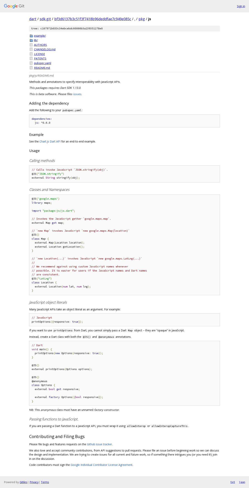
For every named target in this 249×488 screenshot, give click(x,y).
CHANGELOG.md (44, 49)
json (242, 482)
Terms (45, 482)
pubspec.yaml (42, 63)
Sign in (241, 6)
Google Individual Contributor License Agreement (101, 465)
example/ (40, 36)
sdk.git (45, 19)
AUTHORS (40, 45)
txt (232, 482)
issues (77, 94)
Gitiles (23, 482)
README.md (42, 68)
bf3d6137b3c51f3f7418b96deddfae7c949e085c (92, 19)
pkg (142, 19)
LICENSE (39, 54)
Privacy (34, 482)
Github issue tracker (99, 444)
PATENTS (40, 58)
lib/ (36, 40)
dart (32, 19)
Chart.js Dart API (49, 141)
